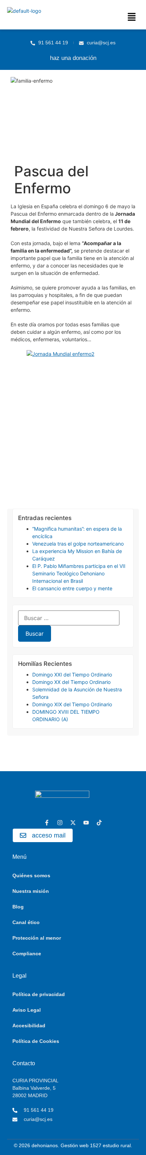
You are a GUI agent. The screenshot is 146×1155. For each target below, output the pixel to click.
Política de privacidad (38, 994)
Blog (18, 907)
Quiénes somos (31, 875)
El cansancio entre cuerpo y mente (72, 588)
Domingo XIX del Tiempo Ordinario (72, 704)
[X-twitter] (73, 822)
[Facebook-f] (46, 822)
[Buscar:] (68, 617)
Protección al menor (36, 938)
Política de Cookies (35, 1041)
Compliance (26, 953)
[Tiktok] (99, 822)
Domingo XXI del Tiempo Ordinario (72, 675)
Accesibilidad (28, 1025)
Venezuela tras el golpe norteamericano (78, 544)
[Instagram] (60, 822)
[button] (132, 17)
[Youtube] (86, 822)
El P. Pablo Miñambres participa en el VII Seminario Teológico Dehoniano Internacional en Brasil (78, 573)
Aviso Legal (26, 1010)
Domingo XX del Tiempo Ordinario (71, 682)
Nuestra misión (30, 891)
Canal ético (26, 922)
